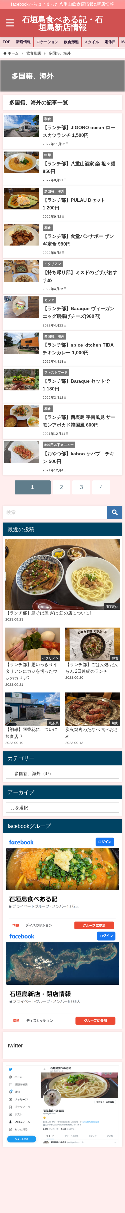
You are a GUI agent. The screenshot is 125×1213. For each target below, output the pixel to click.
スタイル (91, 42)
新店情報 (23, 42)
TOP (6, 42)
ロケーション (47, 42)
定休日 (110, 42)
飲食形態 (71, 42)
